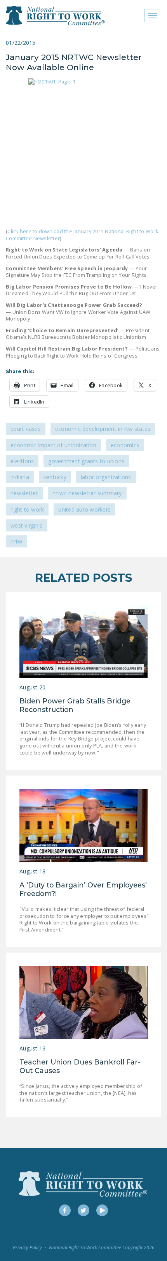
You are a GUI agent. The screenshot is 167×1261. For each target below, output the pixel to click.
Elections (22, 461)
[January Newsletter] (83, 150)
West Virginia (26, 525)
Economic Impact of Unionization (53, 445)
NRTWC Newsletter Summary (87, 493)
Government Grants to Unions (86, 461)
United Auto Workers (84, 509)
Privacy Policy (27, 1247)
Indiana (19, 477)
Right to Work (27, 509)
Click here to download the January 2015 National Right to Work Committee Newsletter (82, 235)
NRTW (16, 541)
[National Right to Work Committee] (56, 15)
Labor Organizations (106, 477)
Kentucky (54, 477)
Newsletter (24, 493)
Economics (125, 445)
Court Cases (25, 428)
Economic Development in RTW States (103, 428)
